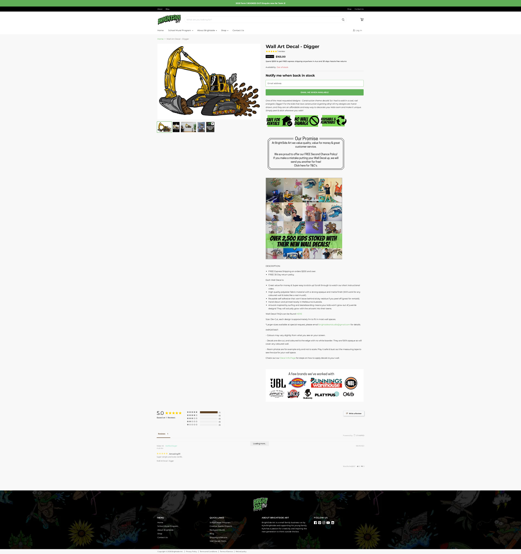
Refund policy (241, 552)
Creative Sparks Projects (221, 526)
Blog (167, 9)
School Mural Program (180, 30)
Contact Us (359, 9)
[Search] (343, 20)
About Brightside (206, 30)
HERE (299, 314)
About (159, 9)
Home (160, 30)
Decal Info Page (288, 358)
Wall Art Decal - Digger (165, 461)
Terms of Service (226, 552)
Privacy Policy (191, 552)
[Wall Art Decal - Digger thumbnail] (164, 127)
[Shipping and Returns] (306, 174)
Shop (349, 9)
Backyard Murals (217, 530)
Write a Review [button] (355, 413)
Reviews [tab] (161, 433)
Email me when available (315, 92)
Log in (358, 30)
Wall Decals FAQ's (218, 541)
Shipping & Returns (218, 537)
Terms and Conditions (208, 552)
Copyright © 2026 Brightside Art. (170, 552)
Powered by (353, 435)
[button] (358, 466)
